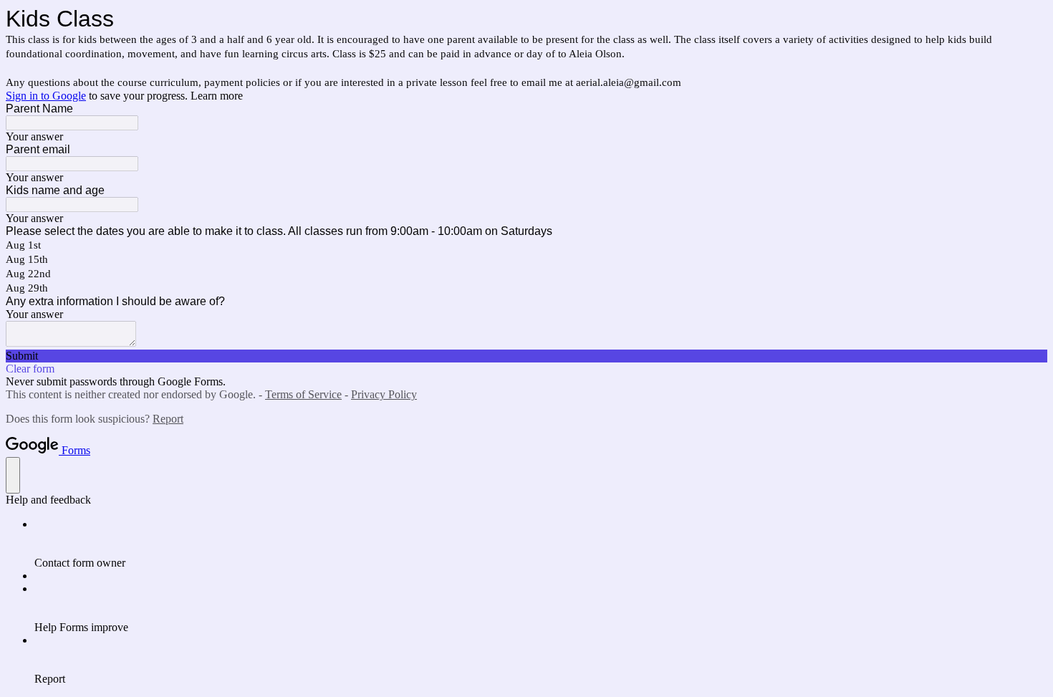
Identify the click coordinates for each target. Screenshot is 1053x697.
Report (168, 419)
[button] (526, 356)
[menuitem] (540, 543)
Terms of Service (303, 394)
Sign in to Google (46, 96)
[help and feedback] (13, 475)
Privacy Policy (384, 394)
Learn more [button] (217, 96)
